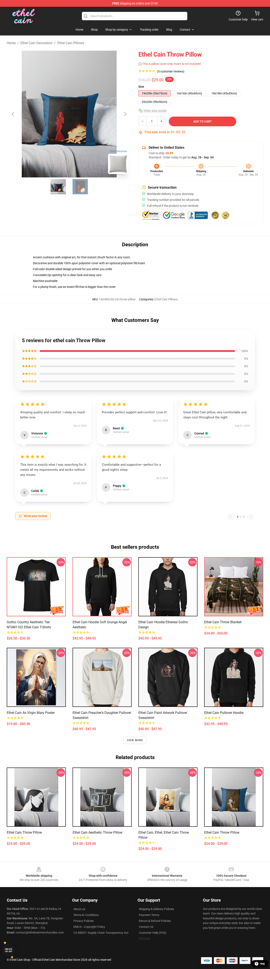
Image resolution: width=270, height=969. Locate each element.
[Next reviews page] (251, 517)
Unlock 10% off (8, 950)
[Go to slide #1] (58, 186)
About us (79, 909)
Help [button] (262, 963)
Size (141, 86)
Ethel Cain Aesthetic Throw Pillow (97, 832)
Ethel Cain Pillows (70, 43)
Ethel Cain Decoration (36, 43)
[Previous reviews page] (230, 517)
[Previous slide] (13, 114)
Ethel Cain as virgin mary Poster (31, 713)
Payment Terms (149, 915)
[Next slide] (125, 114)
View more (135, 740)
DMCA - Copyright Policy (89, 926)
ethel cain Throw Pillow (221, 832)
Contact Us (146, 926)
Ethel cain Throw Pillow (24, 832)
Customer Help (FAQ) (152, 932)
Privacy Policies (83, 921)
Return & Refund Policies (155, 921)
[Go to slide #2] (80, 186)
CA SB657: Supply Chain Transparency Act (100, 932)
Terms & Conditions (86, 915)
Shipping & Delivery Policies (156, 909)
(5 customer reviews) (170, 71)
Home (11, 43)
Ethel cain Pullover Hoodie (223, 713)
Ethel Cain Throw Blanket (223, 622)
